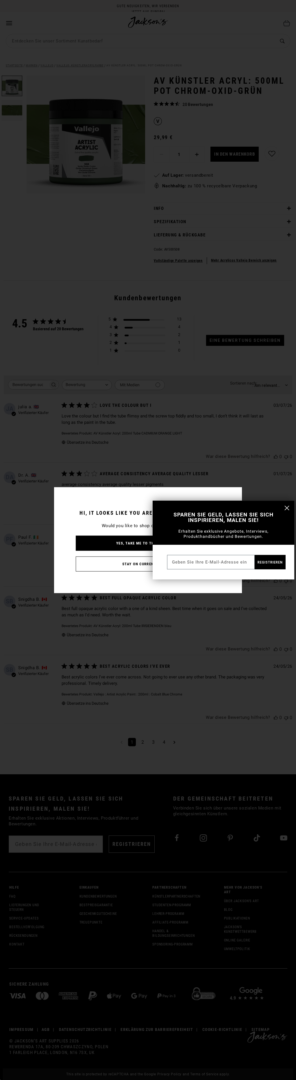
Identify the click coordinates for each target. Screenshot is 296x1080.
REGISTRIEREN (270, 562)
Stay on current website (148, 564)
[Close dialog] (287, 508)
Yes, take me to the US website (148, 543)
